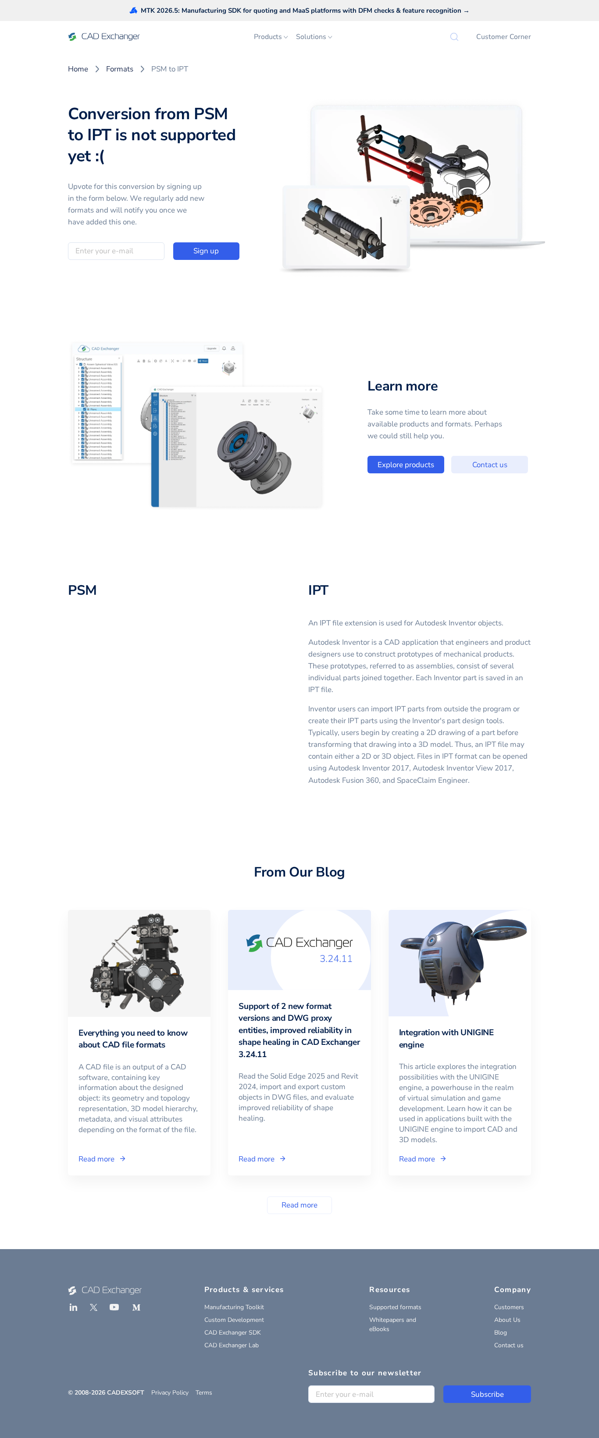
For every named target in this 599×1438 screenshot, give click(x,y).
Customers (509, 1307)
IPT (318, 590)
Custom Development (234, 1320)
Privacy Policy (170, 1392)
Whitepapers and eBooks (392, 1324)
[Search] (454, 37)
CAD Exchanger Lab (231, 1345)
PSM (82, 590)
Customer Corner (503, 37)
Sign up (206, 251)
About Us (507, 1320)
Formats (119, 69)
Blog (500, 1332)
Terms (204, 1392)
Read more (299, 1205)
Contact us (489, 465)
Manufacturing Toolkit (234, 1307)
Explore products (406, 465)
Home (78, 69)
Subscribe (487, 1394)
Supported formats (395, 1307)
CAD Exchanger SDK (232, 1332)
